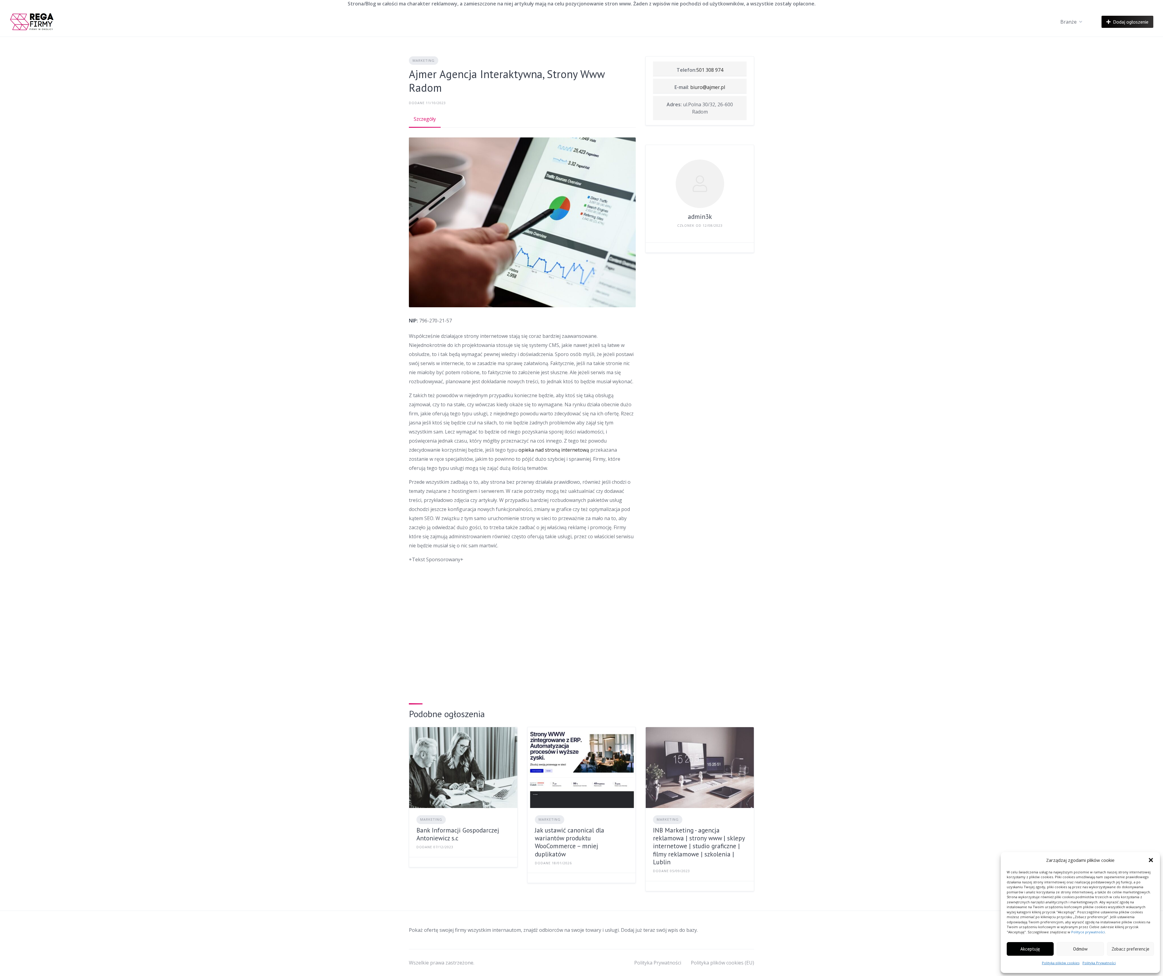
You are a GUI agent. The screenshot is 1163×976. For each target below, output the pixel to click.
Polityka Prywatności (1099, 963)
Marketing (424, 60)
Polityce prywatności (1088, 932)
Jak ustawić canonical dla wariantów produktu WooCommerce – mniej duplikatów (569, 842)
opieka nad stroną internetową (554, 450)
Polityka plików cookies (1060, 963)
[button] (1151, 860)
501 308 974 (709, 70)
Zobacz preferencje (1130, 949)
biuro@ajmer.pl (707, 87)
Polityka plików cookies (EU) (722, 962)
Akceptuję (1030, 949)
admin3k (700, 217)
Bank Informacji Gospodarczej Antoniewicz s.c (457, 834)
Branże (1068, 21)
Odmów (1080, 949)
